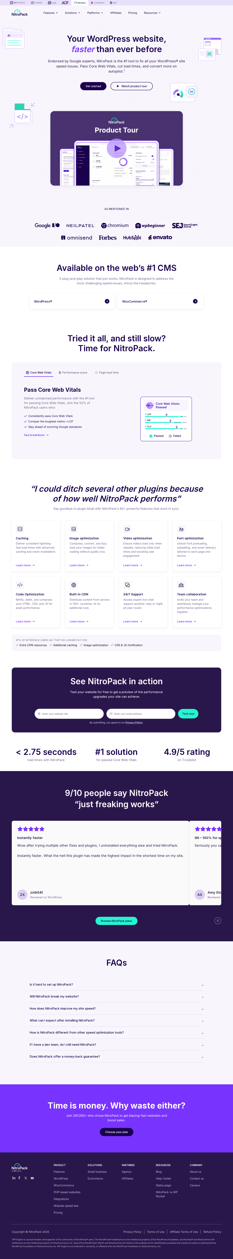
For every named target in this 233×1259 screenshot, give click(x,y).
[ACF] (65, 2)
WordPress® (43, 301)
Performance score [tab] (74, 372)
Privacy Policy (134, 722)
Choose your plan (116, 1132)
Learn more (25, 565)
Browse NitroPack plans (116, 921)
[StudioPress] (97, 2)
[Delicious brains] (113, 2)
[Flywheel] (36, 2)
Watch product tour (134, 86)
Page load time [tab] (109, 372)
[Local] (52, 2)
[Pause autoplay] (217, 920)
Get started (93, 86)
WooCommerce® (134, 301)
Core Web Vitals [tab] (40, 372)
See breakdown (34, 435)
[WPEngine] (17, 2)
